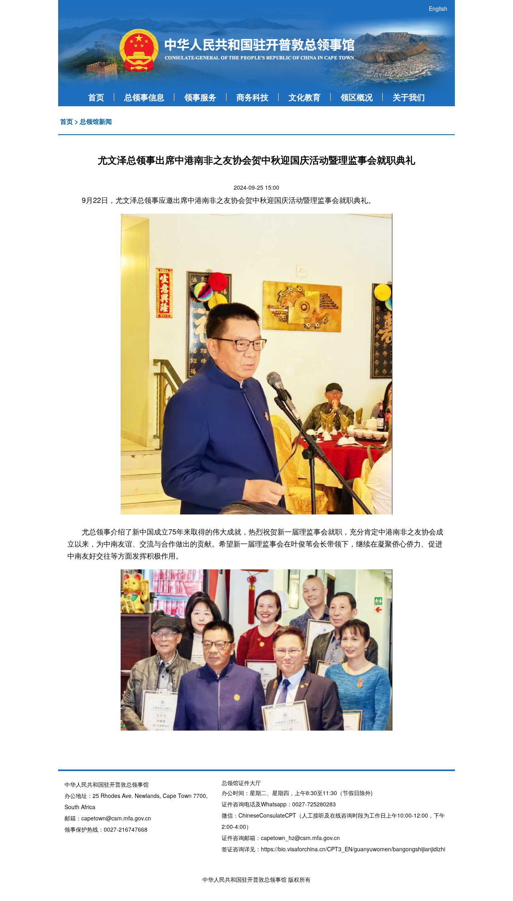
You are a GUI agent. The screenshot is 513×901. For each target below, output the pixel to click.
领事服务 (200, 97)
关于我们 (409, 97)
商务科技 (252, 97)
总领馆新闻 (96, 121)
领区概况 (357, 97)
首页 (96, 97)
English (438, 8)
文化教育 (305, 97)
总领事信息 (144, 97)
